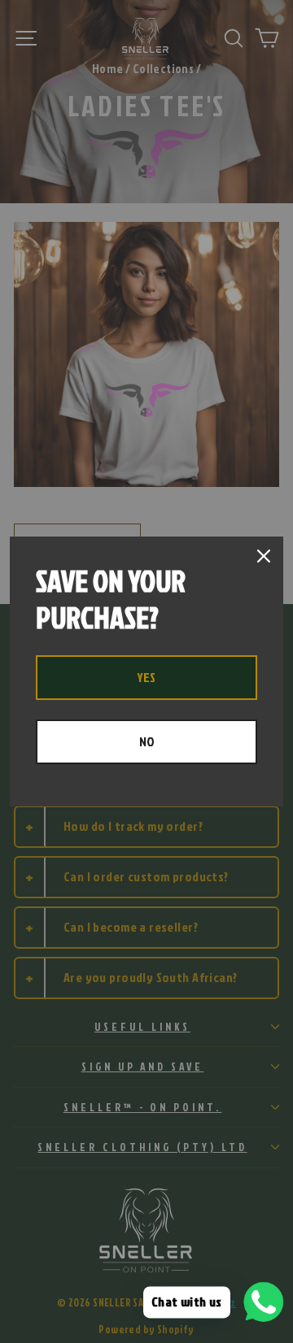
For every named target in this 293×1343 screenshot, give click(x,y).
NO (147, 741)
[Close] (263, 556)
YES (146, 677)
